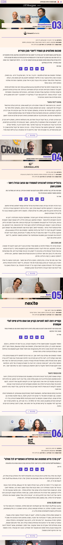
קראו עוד (32, 134)
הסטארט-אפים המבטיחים (48, 2)
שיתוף (2, 1)
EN (5, 2)
